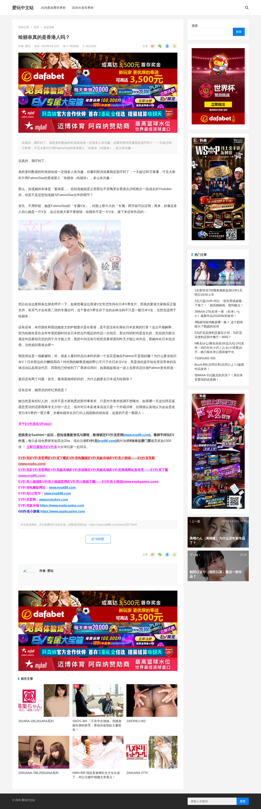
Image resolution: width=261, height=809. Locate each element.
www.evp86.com (136, 435)
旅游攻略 (49, 27)
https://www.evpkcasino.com (62, 505)
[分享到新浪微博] (152, 46)
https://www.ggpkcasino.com (62, 511)
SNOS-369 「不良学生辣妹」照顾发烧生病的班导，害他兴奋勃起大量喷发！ (97, 725)
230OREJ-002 (136, 721)
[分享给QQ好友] (167, 46)
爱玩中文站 (23, 7)
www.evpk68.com (57, 493)
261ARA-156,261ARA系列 (36, 721)
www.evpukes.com (53, 499)
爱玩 (28, 46)
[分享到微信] (160, 46)
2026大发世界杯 (83, 7)
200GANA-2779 (137, 773)
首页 (36, 27)
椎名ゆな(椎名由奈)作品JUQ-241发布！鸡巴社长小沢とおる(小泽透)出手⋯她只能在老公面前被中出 (219, 348)
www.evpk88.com (62, 487)
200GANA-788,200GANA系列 (38, 773)
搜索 (195, 25)
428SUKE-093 (205, 358)
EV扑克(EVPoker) (38, 424)
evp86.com (106, 441)
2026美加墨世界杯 (53, 7)
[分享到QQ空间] (174, 46)
